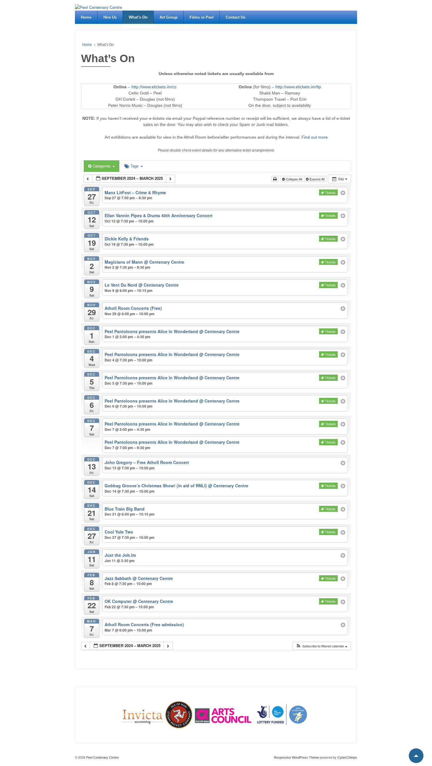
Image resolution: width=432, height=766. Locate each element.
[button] (321, 646)
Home (86, 17)
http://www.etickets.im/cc (154, 86)
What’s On (138, 17)
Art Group (169, 17)
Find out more (315, 137)
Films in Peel (202, 17)
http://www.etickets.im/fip (298, 86)
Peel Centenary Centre (102, 757)
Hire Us (110, 17)
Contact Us (235, 17)
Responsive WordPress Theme (296, 757)
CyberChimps (347, 757)
